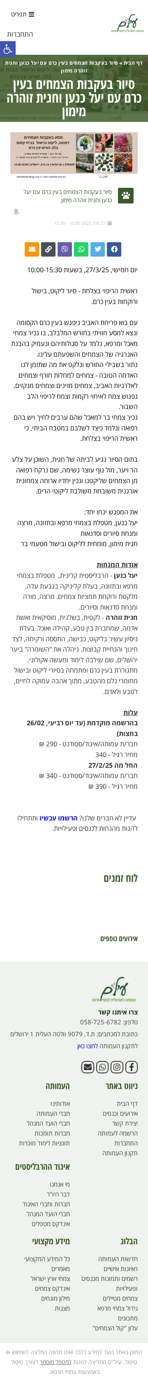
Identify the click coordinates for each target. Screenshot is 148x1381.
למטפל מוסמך (56, 1362)
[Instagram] (117, 1067)
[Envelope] (87, 1067)
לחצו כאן (87, 1046)
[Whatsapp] (102, 1067)
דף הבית (133, 62)
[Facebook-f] (131, 1067)
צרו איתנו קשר (118, 1012)
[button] (8, 49)
